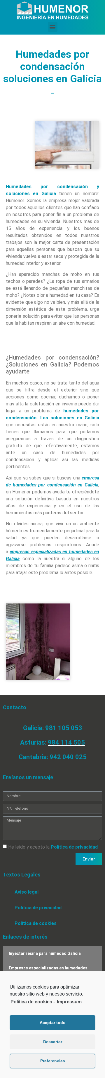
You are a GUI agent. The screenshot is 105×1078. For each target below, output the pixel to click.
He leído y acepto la (53, 847)
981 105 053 (63, 728)
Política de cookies (36, 923)
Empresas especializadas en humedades (48, 968)
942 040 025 (68, 757)
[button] (52, 27)
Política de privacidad (74, 847)
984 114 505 (66, 742)
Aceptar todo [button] (53, 1022)
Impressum (69, 1001)
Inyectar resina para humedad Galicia (45, 953)
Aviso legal (26, 892)
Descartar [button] (52, 1041)
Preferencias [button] (52, 1061)
